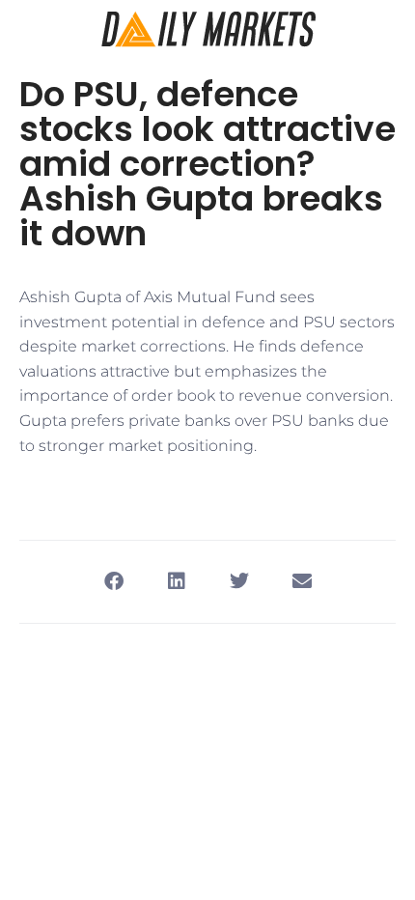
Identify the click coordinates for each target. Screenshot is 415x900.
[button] (113, 582)
